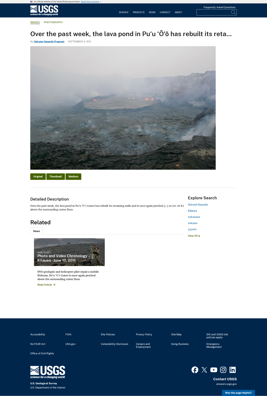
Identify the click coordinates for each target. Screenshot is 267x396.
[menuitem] (124, 10)
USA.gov (70, 344)
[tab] (36, 231)
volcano (192, 223)
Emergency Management (214, 345)
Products (138, 12)
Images (35, 22)
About (178, 12)
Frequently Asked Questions (219, 7)
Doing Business (180, 344)
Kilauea (192, 210)
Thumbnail (55, 176)
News (152, 12)
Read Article (44, 284)
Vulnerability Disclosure (114, 344)
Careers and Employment (143, 345)
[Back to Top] (256, 385)
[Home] (44, 14)
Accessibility (37, 334)
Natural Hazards (198, 204)
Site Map (176, 334)
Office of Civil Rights (42, 353)
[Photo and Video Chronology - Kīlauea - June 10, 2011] (69, 252)
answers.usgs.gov (226, 384)
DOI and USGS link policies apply (217, 336)
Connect (165, 12)
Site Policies (108, 334)
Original (38, 176)
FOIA (68, 334)
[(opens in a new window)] (195, 369)
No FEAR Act (37, 344)
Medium (73, 176)
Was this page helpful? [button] (238, 392)
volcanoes (194, 216)
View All (193, 235)
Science (124, 12)
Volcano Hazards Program (49, 41)
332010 (192, 229)
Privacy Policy (144, 334)
